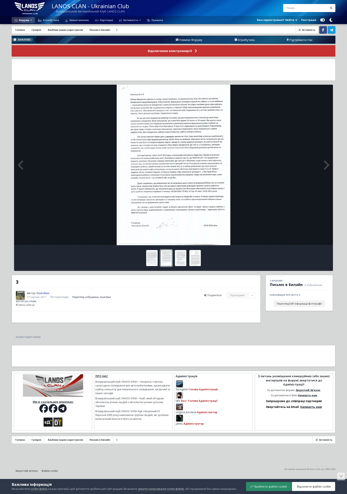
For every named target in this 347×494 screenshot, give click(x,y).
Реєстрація (308, 20)
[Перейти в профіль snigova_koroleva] (179, 406)
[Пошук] (331, 8)
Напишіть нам (307, 395)
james (179, 423)
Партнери (106, 20)
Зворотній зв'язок (26, 471)
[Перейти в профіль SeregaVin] (179, 383)
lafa (178, 401)
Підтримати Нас (280, 40)
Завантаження (79, 20)
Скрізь (318, 7)
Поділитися (213, 295)
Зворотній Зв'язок (308, 390)
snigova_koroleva (186, 412)
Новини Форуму (169, 40)
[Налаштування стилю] (322, 20)
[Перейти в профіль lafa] (179, 395)
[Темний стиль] (331, 20)
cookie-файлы (39, 489)
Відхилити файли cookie (313, 486)
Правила (157, 20)
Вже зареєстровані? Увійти (276, 20)
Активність (130, 20)
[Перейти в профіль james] (179, 418)
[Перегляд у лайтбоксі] (173, 165)
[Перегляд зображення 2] (180, 258)
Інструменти (316, 238)
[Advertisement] (173, 70)
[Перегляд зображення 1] (195, 258)
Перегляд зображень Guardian (91, 297)
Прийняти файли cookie (270, 486)
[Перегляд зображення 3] (166, 258)
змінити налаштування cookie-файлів (161, 489)
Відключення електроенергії (170, 51)
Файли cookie (49, 471)
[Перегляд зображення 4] (152, 258)
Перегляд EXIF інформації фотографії (299, 303)
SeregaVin (182, 389)
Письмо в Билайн (286, 284)
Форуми (23, 20)
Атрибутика (50, 20)
